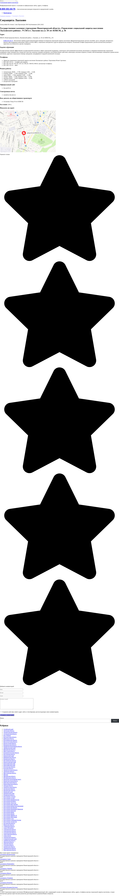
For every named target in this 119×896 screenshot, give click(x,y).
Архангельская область (10, 732)
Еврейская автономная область (12, 746)
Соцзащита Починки (6, 882)
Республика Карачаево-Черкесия (13, 809)
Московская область (9, 776)
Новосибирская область (10, 784)
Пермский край (8, 792)
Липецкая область (8, 771)
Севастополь (7, 836)
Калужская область (9, 754)
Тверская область (8, 842)
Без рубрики (7, 735)
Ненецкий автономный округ (12, 779)
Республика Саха (8, 818)
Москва (5, 774)
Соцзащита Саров (5, 859)
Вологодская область (9, 743)
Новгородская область (10, 782)
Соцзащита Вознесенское (7, 854)
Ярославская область (9, 850)
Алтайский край (8, 729)
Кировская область (9, 759)
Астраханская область (10, 734)
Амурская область (8, 731)
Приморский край (8, 793)
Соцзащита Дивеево (6, 868)
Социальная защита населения (9, 2)
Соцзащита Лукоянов (6, 878)
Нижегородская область (10, 781)
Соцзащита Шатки (5, 873)
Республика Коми (8, 812)
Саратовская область (9, 829)
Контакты (7, 13)
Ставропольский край (10, 839)
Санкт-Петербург (8, 828)
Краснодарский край (9, 762)
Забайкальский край (9, 748)
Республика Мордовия (10, 817)
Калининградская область (11, 752)
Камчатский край (8, 756)
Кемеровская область (9, 757)
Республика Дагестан (9, 803)
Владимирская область (10, 740)
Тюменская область (9, 847)
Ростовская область (9, 823)
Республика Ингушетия (10, 804)
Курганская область (9, 767)
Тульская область (8, 845)
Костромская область (9, 760)
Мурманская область (9, 778)
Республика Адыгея (9, 796)
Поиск (2, 718)
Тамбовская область (9, 840)
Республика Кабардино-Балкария (13, 806)
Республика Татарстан (10, 821)
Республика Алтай (9, 798)
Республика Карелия (9, 810)
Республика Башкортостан (11, 799)
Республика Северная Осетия (12, 820)
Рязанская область (8, 825)
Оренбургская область (10, 787)
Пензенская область (9, 790)
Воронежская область (9, 745)
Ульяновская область (9, 848)
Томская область (8, 843)
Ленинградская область (10, 770)
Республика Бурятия (9, 801)
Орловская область (9, 789)
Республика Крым (8, 814)
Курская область (8, 768)
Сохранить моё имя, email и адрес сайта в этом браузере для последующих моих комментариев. (30, 712)
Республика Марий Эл (10, 815)
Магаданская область (9, 773)
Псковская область (9, 795)
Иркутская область (9, 751)
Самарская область (9, 826)
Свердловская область (10, 834)
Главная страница (5, 16)
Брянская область (8, 738)
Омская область (8, 785)
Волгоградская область (10, 742)
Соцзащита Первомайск (7, 864)
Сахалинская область (9, 832)
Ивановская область (9, 749)
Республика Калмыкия (10, 807)
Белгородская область (9, 737)
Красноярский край (9, 763)
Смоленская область (9, 837)
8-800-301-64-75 (7, 9)
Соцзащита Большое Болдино (9, 887)
